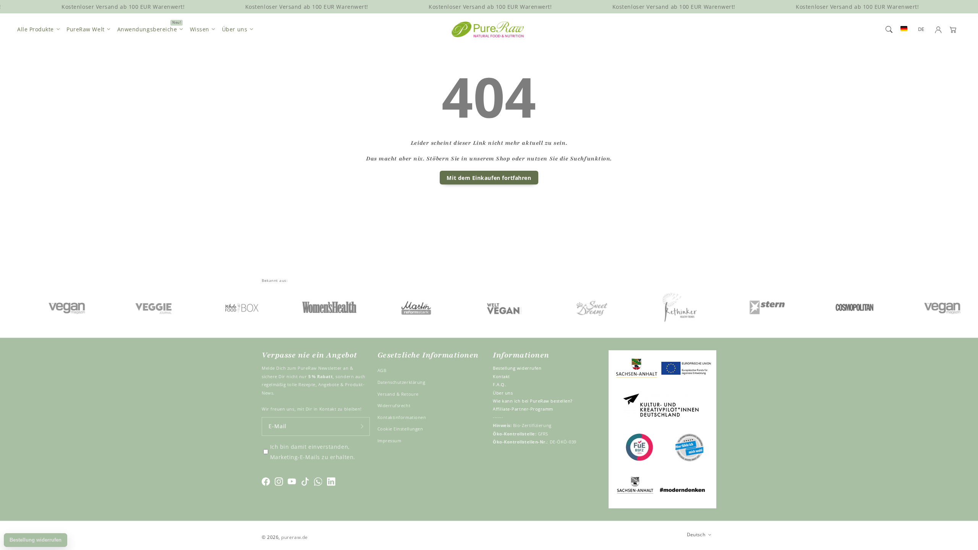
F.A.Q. (499, 384)
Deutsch (696, 534)
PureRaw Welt (85, 29)
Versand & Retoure (398, 394)
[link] (53, 307)
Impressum (389, 440)
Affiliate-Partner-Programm (523, 409)
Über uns (234, 29)
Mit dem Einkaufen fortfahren (489, 177)
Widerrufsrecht (394, 405)
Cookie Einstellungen (400, 429)
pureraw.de (294, 537)
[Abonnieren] (362, 426)
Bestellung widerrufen (517, 368)
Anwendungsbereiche (147, 29)
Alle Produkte (35, 29)
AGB (382, 370)
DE (921, 29)
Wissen (199, 29)
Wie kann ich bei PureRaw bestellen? (533, 401)
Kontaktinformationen (401, 417)
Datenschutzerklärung (401, 382)
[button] (889, 29)
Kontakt (501, 376)
